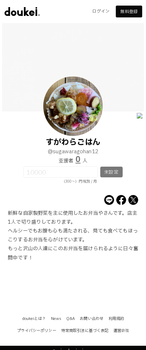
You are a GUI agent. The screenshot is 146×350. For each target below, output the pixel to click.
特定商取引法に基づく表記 (84, 331)
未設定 (111, 172)
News (56, 319)
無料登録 (128, 11)
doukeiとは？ (34, 319)
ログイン (100, 11)
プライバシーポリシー (36, 331)
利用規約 (116, 319)
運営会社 (121, 331)
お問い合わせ (91, 319)
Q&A (70, 319)
